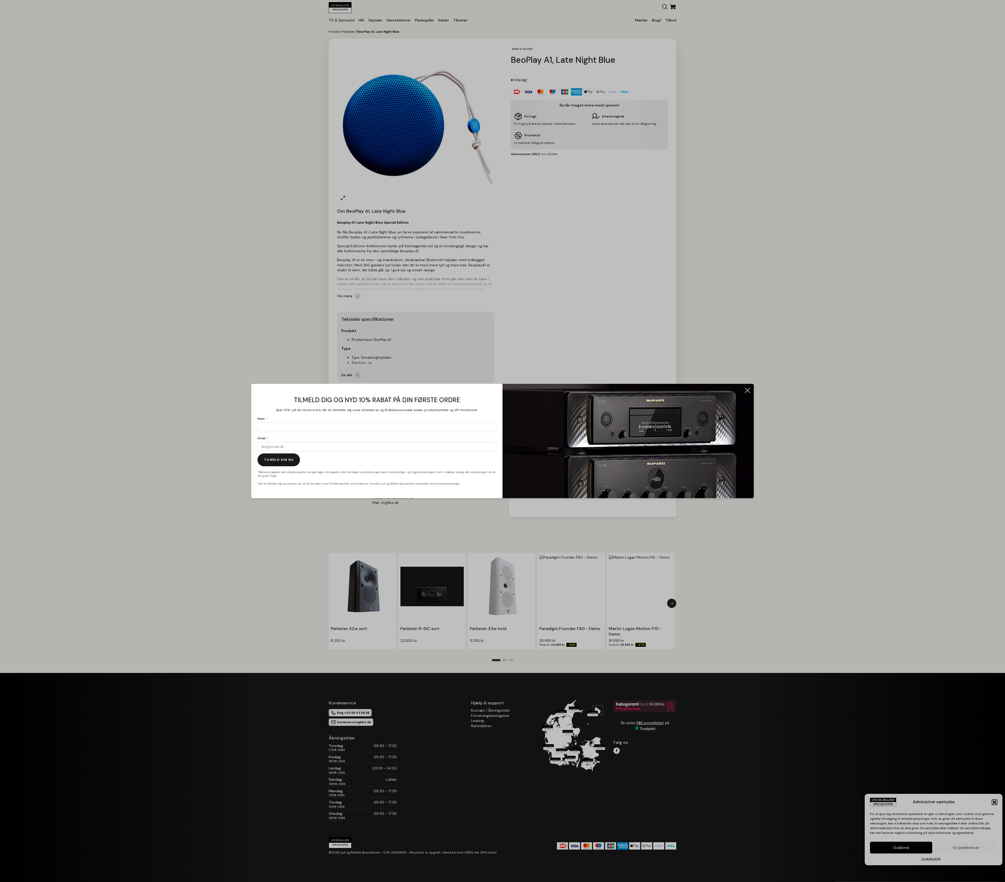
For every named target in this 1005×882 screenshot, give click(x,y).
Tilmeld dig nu (278, 460)
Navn (261, 419)
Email (262, 438)
